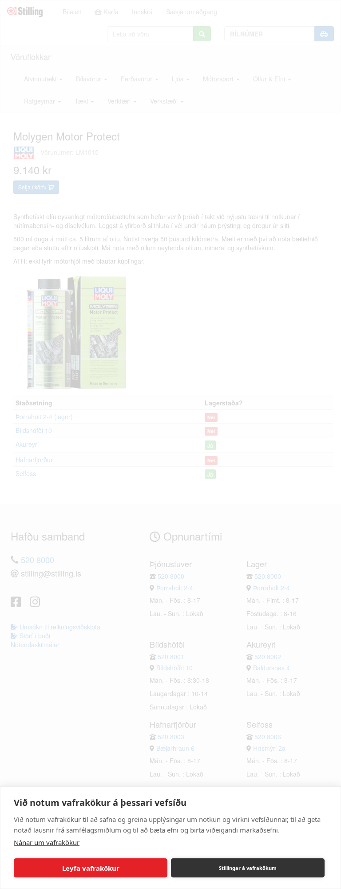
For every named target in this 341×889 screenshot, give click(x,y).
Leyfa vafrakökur (90, 868)
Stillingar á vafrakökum (248, 868)
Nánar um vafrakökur (46, 842)
